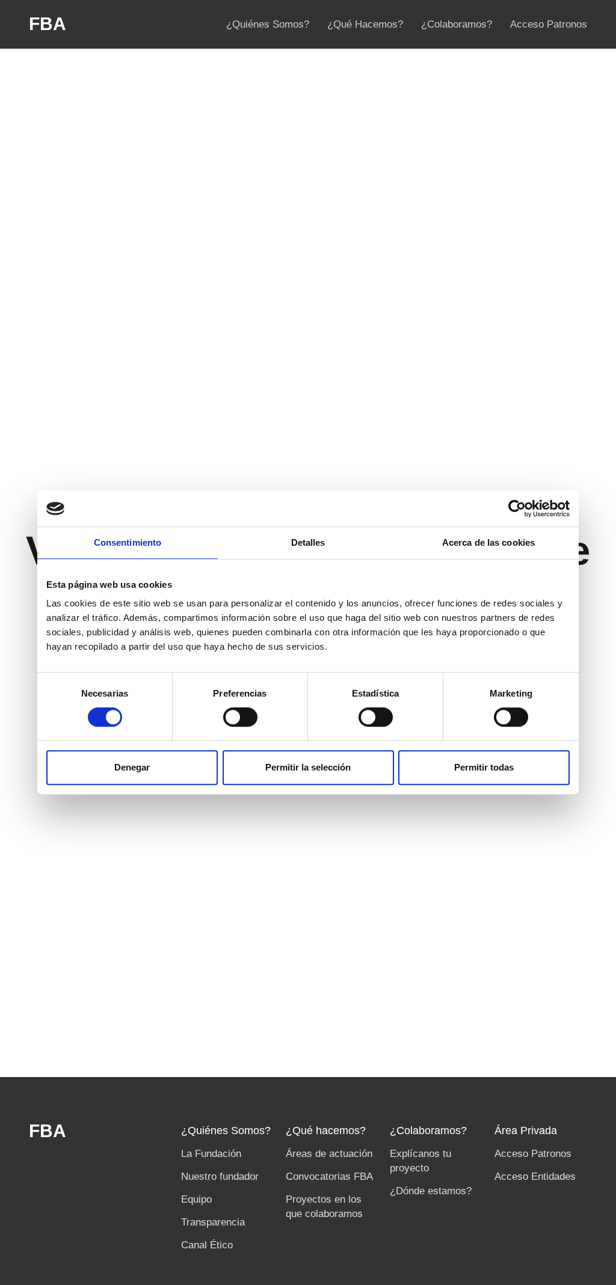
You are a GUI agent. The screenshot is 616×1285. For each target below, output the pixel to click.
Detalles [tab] (308, 542)
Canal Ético (207, 1245)
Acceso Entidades (535, 1176)
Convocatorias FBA (329, 1176)
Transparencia (213, 1222)
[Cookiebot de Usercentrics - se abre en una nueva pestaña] (517, 508)
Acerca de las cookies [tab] (488, 542)
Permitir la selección (308, 767)
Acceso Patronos (548, 24)
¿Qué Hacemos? (365, 24)
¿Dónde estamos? (431, 1191)
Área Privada (525, 1131)
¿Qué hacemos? (326, 1131)
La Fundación (211, 1153)
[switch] (240, 717)
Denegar (132, 767)
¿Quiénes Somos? (267, 24)
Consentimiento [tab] (127, 542)
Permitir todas (484, 767)
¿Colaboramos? (456, 24)
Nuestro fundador (220, 1176)
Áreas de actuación (329, 1153)
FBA (47, 24)
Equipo (196, 1199)
